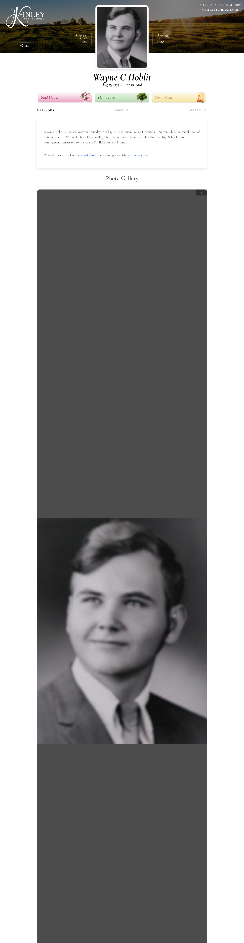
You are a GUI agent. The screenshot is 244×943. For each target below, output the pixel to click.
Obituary (46, 109)
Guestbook (198, 109)
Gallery (122, 109)
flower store (140, 155)
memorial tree (87, 155)
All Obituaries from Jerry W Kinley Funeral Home (220, 7)
